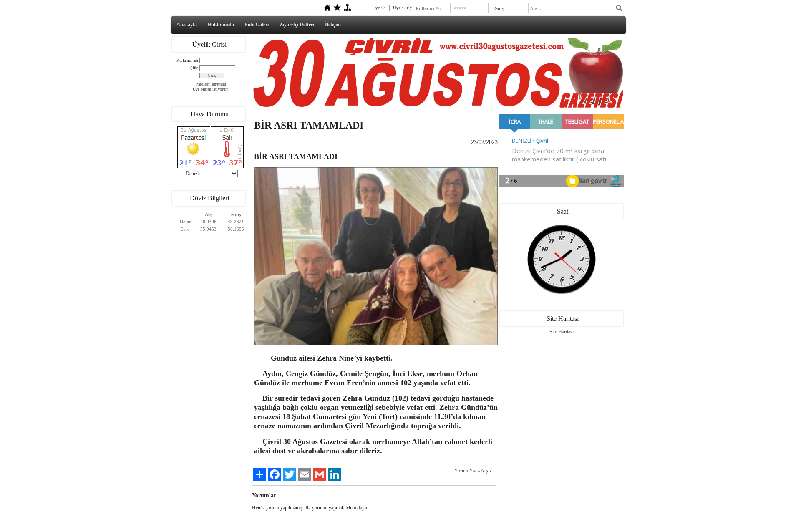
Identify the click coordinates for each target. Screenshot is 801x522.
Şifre (194, 68)
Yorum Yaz (465, 471)
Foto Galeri (257, 25)
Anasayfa (186, 25)
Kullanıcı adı (187, 60)
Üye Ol (379, 7)
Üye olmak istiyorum (211, 89)
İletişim (333, 25)
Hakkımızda (221, 25)
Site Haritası (561, 332)
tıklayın (361, 508)
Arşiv (486, 471)
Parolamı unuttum (211, 84)
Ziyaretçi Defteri (297, 25)
